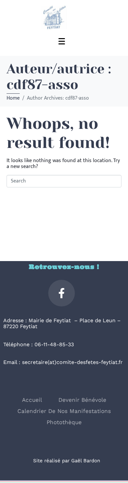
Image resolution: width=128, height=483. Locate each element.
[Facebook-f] (61, 293)
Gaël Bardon (85, 461)
